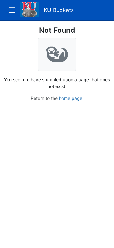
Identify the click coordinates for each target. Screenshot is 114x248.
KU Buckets (59, 10)
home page (70, 98)
